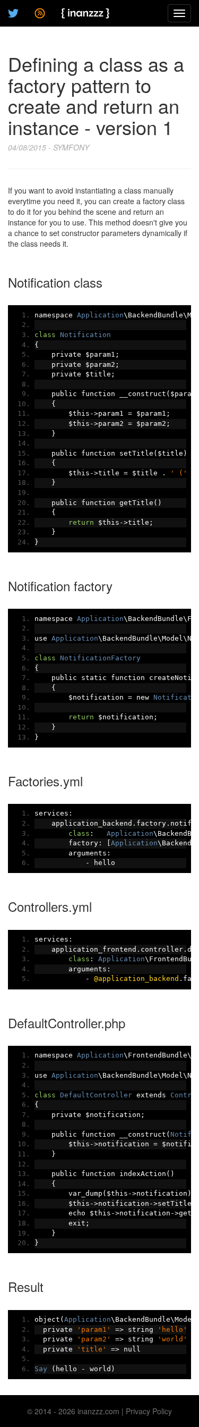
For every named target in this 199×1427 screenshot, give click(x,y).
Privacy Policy (149, 1411)
